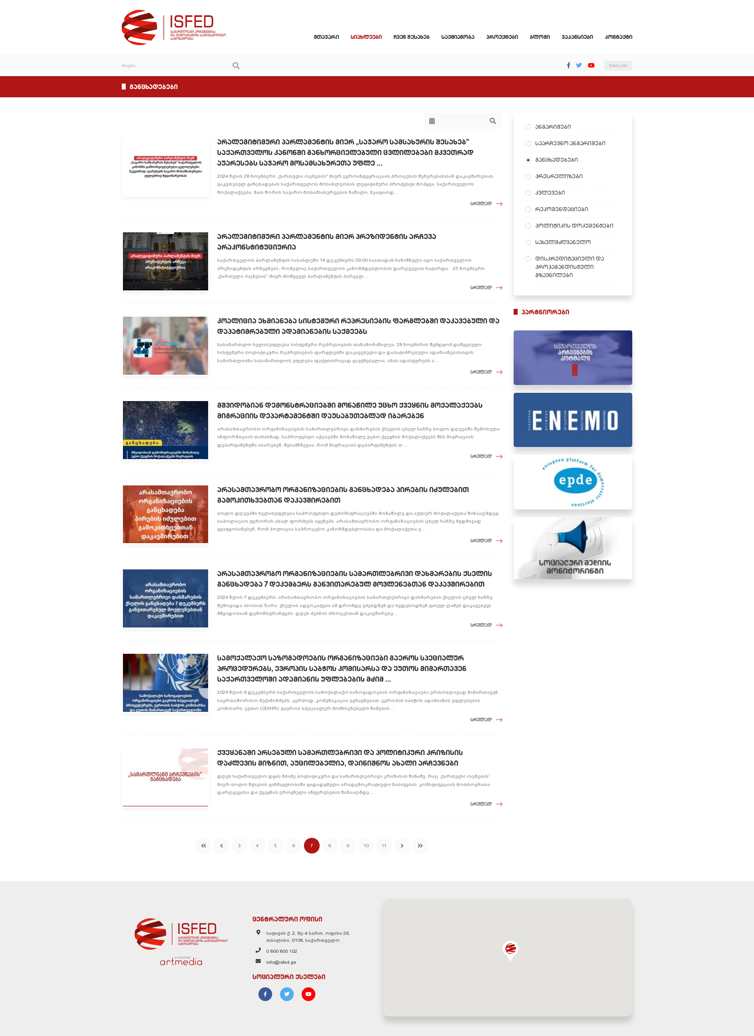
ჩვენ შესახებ (411, 36)
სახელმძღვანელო (563, 242)
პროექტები (502, 36)
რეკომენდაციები (561, 209)
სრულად (481, 203)
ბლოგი (540, 36)
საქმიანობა (457, 36)
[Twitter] (579, 65)
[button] (510, 951)
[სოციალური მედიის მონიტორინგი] (573, 548)
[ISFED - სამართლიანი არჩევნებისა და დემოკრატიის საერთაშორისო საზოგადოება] (174, 13)
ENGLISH (618, 66)
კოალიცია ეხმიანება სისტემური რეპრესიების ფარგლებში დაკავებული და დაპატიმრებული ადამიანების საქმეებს (358, 326)
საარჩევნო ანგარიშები (570, 143)
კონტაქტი (618, 36)
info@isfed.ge (281, 962)
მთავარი (326, 36)
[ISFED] (181, 932)
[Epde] (573, 482)
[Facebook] (568, 65)
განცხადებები (556, 159)
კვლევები (550, 192)
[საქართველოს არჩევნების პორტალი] (573, 357)
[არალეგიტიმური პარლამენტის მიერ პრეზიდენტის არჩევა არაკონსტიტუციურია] (165, 261)
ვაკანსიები (577, 36)
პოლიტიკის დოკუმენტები (574, 225)
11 (383, 845)
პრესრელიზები (559, 176)
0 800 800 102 (281, 951)
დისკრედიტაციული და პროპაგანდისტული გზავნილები (569, 267)
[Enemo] (573, 420)
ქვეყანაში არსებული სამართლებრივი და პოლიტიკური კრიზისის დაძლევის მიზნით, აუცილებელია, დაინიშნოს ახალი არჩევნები (340, 758)
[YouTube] (591, 65)
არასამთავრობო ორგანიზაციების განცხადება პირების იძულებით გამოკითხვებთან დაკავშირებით (343, 495)
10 (366, 845)
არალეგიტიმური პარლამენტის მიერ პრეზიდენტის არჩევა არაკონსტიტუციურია (326, 242)
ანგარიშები (553, 126)
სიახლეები (366, 36)
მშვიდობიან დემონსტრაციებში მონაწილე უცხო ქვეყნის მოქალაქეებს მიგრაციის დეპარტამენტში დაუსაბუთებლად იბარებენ (350, 410)
